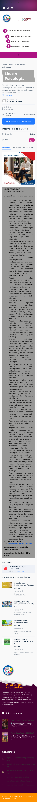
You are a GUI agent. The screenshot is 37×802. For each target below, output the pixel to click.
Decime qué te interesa (20, 46)
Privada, (17, 65)
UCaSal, (23, 65)
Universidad (6, 67)
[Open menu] (18, 55)
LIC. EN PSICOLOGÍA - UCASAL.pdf (18, 568)
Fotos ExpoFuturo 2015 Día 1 (22, 733)
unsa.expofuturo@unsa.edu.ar (18, 777)
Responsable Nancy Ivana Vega (23, 632)
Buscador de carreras (20, 41)
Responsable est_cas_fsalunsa (20, 595)
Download (20, 571)
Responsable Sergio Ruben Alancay (24, 653)
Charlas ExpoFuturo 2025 (20, 36)
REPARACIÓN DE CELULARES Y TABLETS (24, 603)
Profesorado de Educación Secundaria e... (23, 641)
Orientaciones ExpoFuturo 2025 (16, 31)
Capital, (5, 65)
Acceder (5, 2)
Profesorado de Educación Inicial (21, 622)
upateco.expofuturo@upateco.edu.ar (21, 785)
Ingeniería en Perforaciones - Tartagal (24, 584)
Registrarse (15, 2)
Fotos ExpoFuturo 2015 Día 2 (22, 720)
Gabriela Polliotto (14, 102)
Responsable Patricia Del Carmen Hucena (23, 614)
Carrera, (11, 65)
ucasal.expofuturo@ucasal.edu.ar (19, 781)
